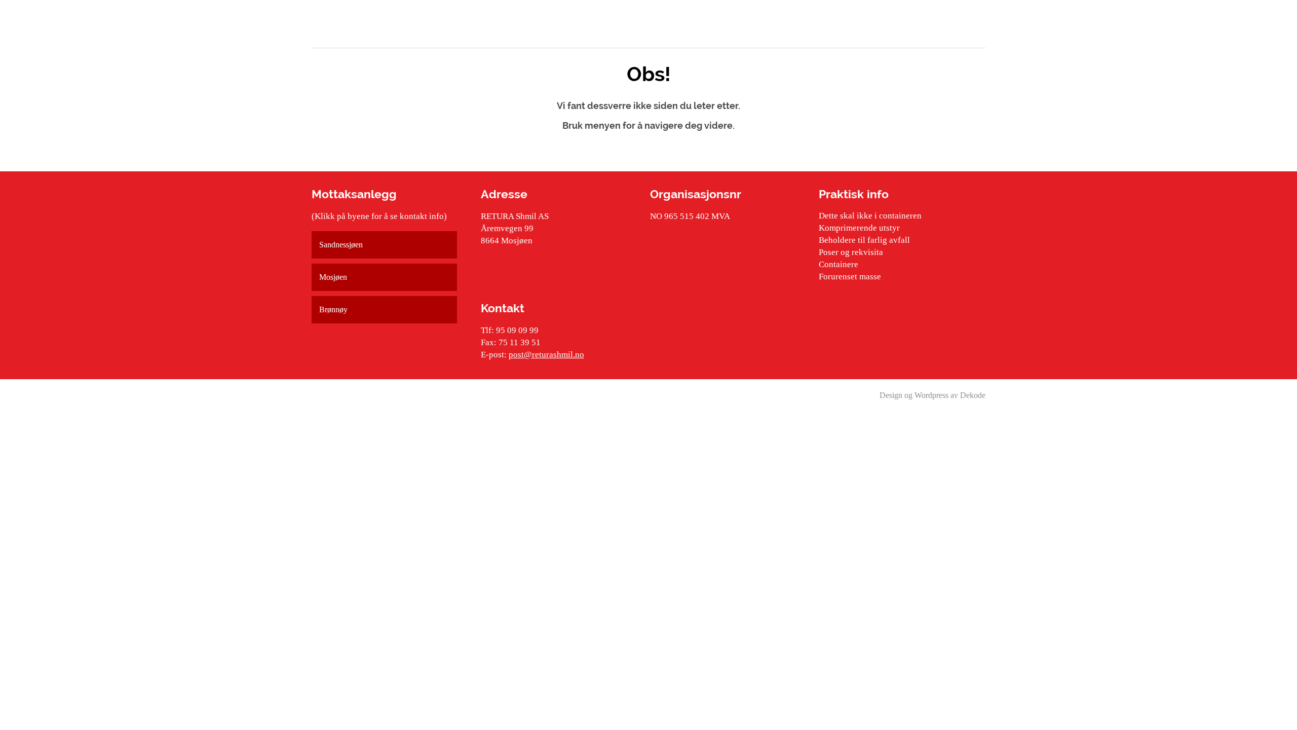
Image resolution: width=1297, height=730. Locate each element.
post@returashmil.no (546, 354)
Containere (838, 264)
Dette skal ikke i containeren (870, 216)
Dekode (972, 395)
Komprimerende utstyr (859, 228)
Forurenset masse (850, 276)
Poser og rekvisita (851, 252)
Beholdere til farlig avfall (864, 240)
